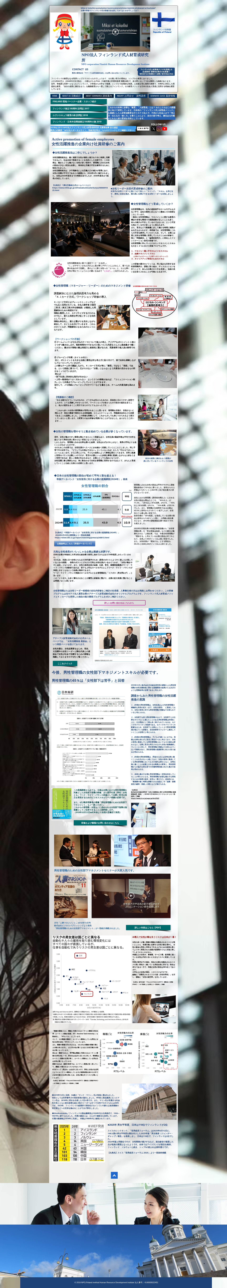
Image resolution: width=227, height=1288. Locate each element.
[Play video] (115, 32)
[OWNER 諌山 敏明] (164, 128)
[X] (153, 128)
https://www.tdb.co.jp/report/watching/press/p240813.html (82, 537)
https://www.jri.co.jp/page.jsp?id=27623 (145, 798)
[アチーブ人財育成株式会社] (159, 128)
